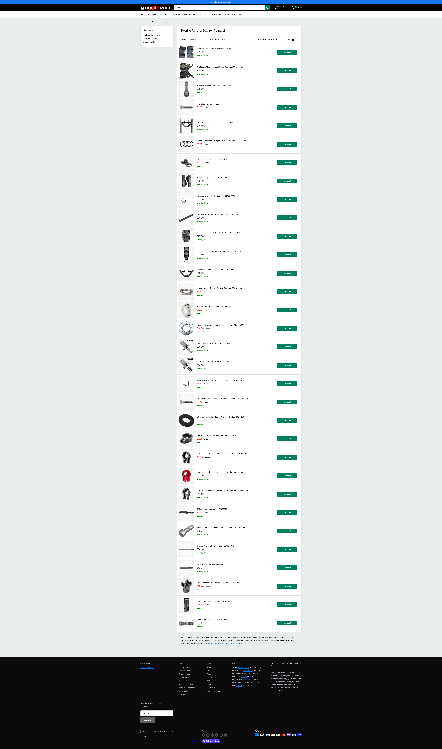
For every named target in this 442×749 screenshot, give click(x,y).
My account (279, 9)
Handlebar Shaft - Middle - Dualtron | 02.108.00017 (216, 196)
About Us (210, 667)
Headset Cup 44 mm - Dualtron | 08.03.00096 (214, 307)
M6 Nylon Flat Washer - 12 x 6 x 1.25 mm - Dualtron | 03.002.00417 (222, 417)
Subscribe (147, 720)
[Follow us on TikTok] (225, 735)
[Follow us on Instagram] (212, 735)
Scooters (163, 14)
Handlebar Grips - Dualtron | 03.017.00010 (212, 178)
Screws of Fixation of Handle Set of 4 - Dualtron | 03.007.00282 (221, 528)
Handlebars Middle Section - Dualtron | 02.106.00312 (217, 270)
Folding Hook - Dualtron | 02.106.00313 (212, 159)
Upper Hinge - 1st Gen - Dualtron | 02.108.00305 (215, 601)
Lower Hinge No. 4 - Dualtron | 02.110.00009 (213, 343)
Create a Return (184, 671)
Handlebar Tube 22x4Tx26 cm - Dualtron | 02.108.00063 (218, 214)
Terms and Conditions (187, 688)
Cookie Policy (184, 691)
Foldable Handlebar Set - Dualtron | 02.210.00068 (215, 122)
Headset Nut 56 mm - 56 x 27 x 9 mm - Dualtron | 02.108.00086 (220, 325)
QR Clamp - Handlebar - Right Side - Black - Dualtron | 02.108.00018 (222, 491)
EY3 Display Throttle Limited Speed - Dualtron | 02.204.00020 (220, 67)
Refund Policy (184, 667)
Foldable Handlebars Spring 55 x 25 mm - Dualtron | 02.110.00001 (222, 141)
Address (210, 681)
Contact (210, 684)
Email (209, 671)
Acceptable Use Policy (187, 684)
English (144, 731)
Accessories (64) (149, 42)
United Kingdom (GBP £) (161, 731)
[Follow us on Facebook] (203, 735)
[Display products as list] (293, 40)
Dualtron (239, 685)
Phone (209, 674)
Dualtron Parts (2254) (151, 38)
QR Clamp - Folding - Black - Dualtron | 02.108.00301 (216, 435)
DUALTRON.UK (248, 670)
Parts (175, 14)
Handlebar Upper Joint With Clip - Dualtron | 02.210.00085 (219, 251)
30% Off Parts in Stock (148, 14)
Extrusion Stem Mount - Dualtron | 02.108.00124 (215, 49)
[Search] (267, 7)
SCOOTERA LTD (243, 667)
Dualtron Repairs (215, 14)
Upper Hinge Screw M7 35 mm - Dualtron (212, 620)
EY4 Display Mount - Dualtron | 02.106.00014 (214, 86)
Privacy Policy (184, 677)
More (200, 14)
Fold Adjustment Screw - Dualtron (209, 104)
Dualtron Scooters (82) (151, 35)
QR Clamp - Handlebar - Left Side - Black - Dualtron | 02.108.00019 (222, 454)
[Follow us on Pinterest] (216, 735)
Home (142, 22)
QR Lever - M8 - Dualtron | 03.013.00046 (212, 509)
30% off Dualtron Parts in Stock (221, 2)
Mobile (209, 677)
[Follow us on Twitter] (208, 735)
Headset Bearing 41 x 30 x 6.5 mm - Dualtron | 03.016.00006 (219, 288)
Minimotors (247, 679)
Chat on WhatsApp (147, 667)
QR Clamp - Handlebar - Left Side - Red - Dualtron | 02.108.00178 (221, 472)
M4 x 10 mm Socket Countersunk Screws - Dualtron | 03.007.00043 (222, 399)
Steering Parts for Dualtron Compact (158, 22)
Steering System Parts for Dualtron (221, 643)
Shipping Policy (184, 674)
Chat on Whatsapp (213, 691)
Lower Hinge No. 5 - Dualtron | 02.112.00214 (213, 362)
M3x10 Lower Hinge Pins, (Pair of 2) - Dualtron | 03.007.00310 (220, 380)
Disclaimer (182, 694)
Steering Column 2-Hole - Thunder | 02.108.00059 (215, 546)
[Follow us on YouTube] (221, 735)
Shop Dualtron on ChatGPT (234, 14)
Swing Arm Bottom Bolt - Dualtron (210, 564)
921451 (244, 676)
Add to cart (287, 52)
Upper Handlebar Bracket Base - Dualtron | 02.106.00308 (218, 583)
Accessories (188, 14)
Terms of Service (185, 681)
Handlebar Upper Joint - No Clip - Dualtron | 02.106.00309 (218, 233)
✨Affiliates (211, 688)
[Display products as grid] (297, 40)
